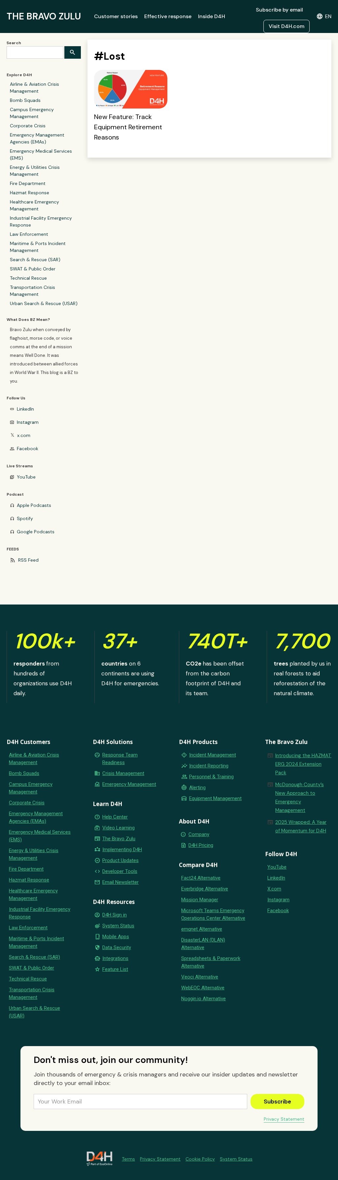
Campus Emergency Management (32, 113)
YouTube (26, 477)
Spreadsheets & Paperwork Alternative (210, 962)
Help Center (115, 817)
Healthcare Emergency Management (34, 205)
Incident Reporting (208, 766)
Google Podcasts (35, 532)
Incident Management (212, 755)
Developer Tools (119, 871)
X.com (274, 889)
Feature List (115, 969)
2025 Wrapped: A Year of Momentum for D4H (300, 826)
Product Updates (120, 860)
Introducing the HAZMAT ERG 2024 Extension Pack (303, 764)
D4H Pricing (200, 845)
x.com (23, 435)
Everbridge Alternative (204, 889)
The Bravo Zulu (118, 839)
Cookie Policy (200, 1159)
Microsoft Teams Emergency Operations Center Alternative (213, 914)
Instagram (28, 422)
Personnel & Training (211, 777)
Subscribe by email (279, 9)
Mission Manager (199, 900)
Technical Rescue (28, 278)
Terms (128, 1159)
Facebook (27, 448)
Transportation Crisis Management (32, 290)
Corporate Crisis (28, 126)
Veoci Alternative (199, 977)
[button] (323, 16)
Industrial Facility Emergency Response (41, 221)
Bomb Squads (25, 100)
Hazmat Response (29, 193)
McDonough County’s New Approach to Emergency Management (299, 797)
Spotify (25, 518)
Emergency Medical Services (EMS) (41, 154)
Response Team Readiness (120, 758)
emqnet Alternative (201, 929)
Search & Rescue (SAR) (35, 260)
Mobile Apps (115, 937)
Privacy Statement (284, 1119)
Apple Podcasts (34, 505)
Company (198, 834)
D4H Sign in (114, 915)
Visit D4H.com (286, 26)
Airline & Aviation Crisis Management (34, 87)
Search (14, 43)
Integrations (115, 958)
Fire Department (28, 183)
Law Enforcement (29, 234)
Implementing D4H (122, 850)
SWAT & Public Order (32, 269)
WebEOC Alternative (202, 988)
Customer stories (116, 16)
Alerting (197, 788)
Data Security (116, 947)
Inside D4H (211, 16)
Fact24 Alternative (200, 878)
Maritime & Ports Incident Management (38, 246)
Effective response (167, 16)
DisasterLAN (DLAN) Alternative (203, 943)
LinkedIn (25, 409)
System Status (118, 926)
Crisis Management (123, 773)
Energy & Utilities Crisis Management (35, 170)
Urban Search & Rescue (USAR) (44, 303)
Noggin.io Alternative (203, 999)
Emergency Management (129, 784)
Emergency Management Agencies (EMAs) (37, 138)
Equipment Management (215, 798)
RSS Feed (28, 560)
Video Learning (118, 828)
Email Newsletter (120, 882)
